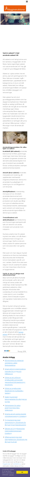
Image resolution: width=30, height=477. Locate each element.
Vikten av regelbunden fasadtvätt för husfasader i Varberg (14, 390)
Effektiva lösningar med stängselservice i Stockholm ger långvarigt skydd (16, 439)
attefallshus (17, 464)
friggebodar (7, 464)
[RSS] (9, 350)
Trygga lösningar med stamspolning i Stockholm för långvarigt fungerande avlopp (15, 422)
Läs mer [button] (11, 474)
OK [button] (22, 472)
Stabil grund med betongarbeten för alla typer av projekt (16, 399)
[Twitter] (6, 350)
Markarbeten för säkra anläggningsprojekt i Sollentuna (12, 408)
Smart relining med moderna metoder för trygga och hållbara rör (15, 371)
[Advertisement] (15, 37)
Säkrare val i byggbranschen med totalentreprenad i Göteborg (15, 431)
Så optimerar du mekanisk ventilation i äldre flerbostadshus (14, 363)
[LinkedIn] (8, 350)
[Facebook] (5, 350)
